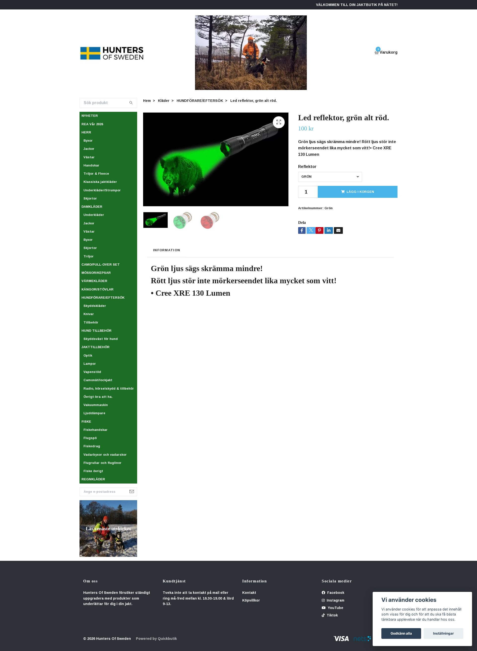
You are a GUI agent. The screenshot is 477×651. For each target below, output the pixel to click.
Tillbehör (90, 322)
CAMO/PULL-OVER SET (100, 264)
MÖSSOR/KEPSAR (96, 273)
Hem (147, 101)
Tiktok (332, 615)
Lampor (89, 364)
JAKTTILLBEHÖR (95, 347)
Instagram (335, 600)
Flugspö (90, 438)
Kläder (163, 101)
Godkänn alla (401, 633)
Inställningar (443, 633)
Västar (89, 157)
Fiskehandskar (95, 430)
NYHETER (89, 116)
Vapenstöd (92, 372)
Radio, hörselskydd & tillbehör (108, 388)
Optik (87, 355)
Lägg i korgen (360, 192)
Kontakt (249, 593)
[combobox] (330, 177)
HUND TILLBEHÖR (96, 330)
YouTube (335, 608)
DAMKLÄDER (91, 206)
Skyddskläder (94, 306)
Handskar (91, 165)
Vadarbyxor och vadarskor (105, 454)
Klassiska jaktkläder (100, 182)
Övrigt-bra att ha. (98, 397)
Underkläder (93, 215)
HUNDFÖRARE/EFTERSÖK (102, 297)
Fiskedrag (91, 446)
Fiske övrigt (93, 471)
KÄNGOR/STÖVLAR (97, 289)
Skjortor (90, 198)
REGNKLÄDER (93, 479)
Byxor (88, 140)
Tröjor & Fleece (96, 173)
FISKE (86, 421)
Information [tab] (166, 250)
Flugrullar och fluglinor (102, 463)
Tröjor (88, 256)
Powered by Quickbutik (156, 639)
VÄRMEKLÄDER (94, 281)
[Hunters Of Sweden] (112, 53)
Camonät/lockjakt (97, 380)
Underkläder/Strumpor (102, 190)
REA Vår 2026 (92, 124)
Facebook (335, 593)
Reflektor (307, 166)
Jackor (88, 149)
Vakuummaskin (95, 405)
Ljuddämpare (94, 413)
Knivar (88, 314)
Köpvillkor (251, 600)
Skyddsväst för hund (100, 339)
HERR (86, 132)
